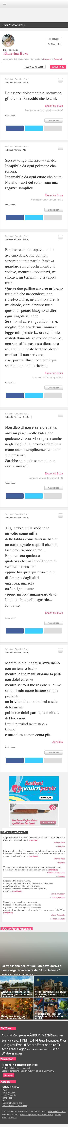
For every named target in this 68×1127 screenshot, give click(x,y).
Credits (33, 1114)
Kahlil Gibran (33, 1049)
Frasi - (34, 4)
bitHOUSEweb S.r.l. (57, 1111)
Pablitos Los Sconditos (56, 872)
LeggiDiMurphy (9, 1095)
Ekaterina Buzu (15, 53)
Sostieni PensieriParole (34, 788)
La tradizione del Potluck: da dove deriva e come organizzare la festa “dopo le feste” (31, 968)
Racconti (58, 59)
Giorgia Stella (59, 842)
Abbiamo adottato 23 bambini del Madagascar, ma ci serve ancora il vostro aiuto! (16, 994)
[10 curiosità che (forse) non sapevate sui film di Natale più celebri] (51, 1009)
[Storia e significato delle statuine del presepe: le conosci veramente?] (51, 987)
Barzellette (58, 1035)
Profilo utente (54, 44)
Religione (26, 417)
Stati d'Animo (16, 1053)
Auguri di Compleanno (15, 1035)
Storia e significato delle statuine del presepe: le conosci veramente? (50, 994)
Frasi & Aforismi (14, 82)
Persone (61, 846)
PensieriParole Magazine (16, 928)
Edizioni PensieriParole (13, 1103)
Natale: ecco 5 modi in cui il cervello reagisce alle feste (14, 1017)
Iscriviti (8, 1075)
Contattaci (12, 1117)
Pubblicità (24, 1114)
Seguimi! (55, 38)
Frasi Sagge (17, 1048)
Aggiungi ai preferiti (60, 80)
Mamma (61, 862)
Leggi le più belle (34, 66)
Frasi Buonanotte (49, 1040)
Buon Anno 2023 (10, 1040)
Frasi (4, 1090)
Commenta (53, 120)
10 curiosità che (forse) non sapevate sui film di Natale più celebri (49, 1016)
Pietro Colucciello (58, 893)
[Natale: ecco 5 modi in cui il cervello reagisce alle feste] (17, 1009)
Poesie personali (58, 897)
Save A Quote (8, 1092)
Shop (4, 1100)
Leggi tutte (58, 66)
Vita (24, 149)
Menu (5, 4)
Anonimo (57, 742)
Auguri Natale (41, 1035)
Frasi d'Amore (26, 1044)
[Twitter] (34, 128)
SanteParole (8, 1097)
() (34, 838)
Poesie (46, 59)
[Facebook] (15, 128)
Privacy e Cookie (45, 1114)
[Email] (53, 128)
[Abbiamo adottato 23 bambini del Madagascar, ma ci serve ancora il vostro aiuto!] (17, 987)
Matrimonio (44, 1049)
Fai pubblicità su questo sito (14, 1105)
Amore (25, 82)
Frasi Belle (29, 1040)
